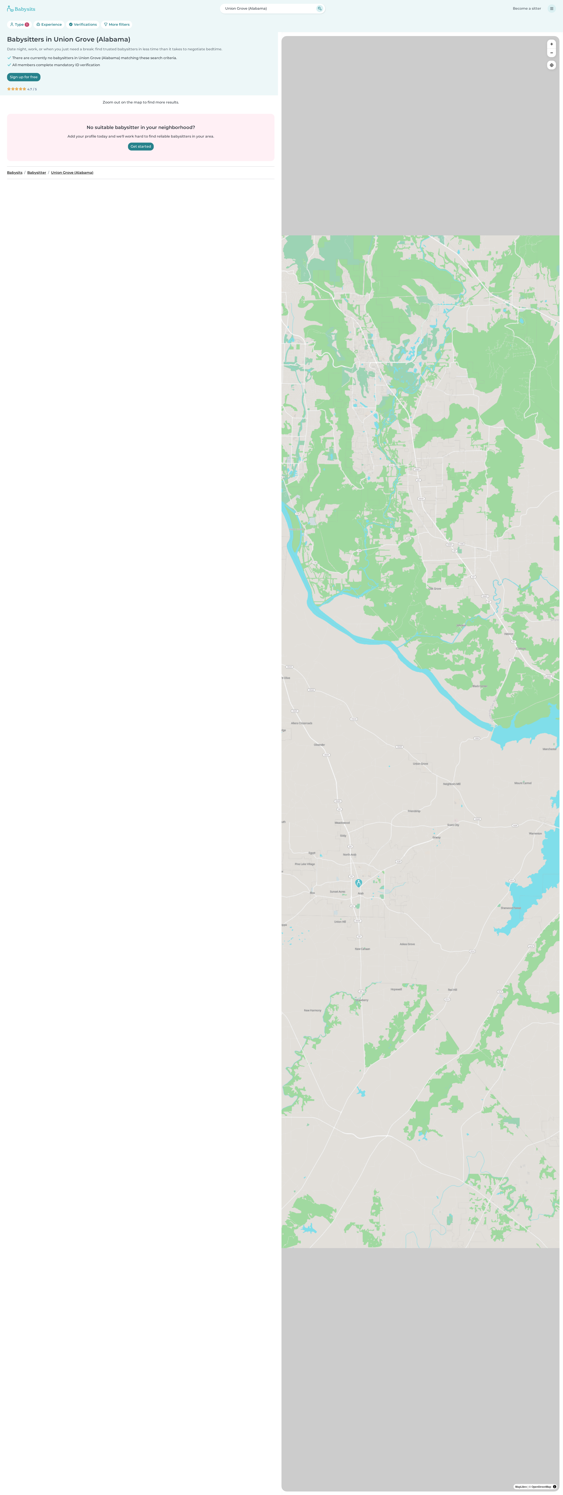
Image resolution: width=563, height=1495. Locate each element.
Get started (141, 146)
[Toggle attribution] (554, 1486)
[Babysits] (21, 9)
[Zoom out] (551, 52)
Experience (51, 24)
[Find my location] (551, 65)
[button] (358, 883)
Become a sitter (527, 8)
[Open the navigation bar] (552, 8)
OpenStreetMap (541, 1487)
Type (20, 24)
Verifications (85, 24)
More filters (119, 24)
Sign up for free (24, 77)
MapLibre (521, 1487)
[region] (420, 763)
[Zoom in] (551, 44)
